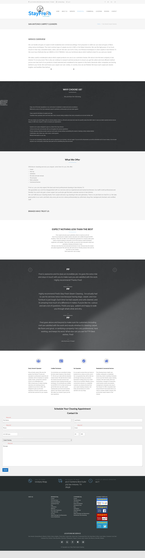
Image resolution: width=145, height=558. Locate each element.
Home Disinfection (55, 516)
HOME (57, 11)
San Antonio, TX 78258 (72, 479)
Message (7, 443)
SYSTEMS (3, 104)
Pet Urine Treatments (56, 510)
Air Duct (53, 513)
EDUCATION (4, 102)
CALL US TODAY (40, 479)
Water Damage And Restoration (59, 515)
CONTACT (114, 11)
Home (98, 24)
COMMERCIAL (89, 11)
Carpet (52, 498)
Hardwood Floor (55, 503)
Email (78, 425)
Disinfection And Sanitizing (80, 515)
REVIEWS (106, 11)
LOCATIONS (99, 11)
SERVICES (72, 11)
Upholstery (53, 507)
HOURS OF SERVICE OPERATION (105, 479)
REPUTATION (4, 100)
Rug (52, 505)
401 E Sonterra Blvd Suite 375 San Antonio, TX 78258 (42, 1)
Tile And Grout (54, 500)
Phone (6, 425)
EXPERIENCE (4, 101)
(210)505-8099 (61, 1)
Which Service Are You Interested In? (12, 437)
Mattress (53, 508)
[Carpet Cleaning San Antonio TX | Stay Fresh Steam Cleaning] (42, 11)
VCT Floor (76, 502)
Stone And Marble (55, 502)
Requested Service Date (9, 431)
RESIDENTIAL (80, 11)
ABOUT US (64, 11)
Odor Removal (54, 512)
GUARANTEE (4, 105)
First (3, 422)
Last (75, 422)
